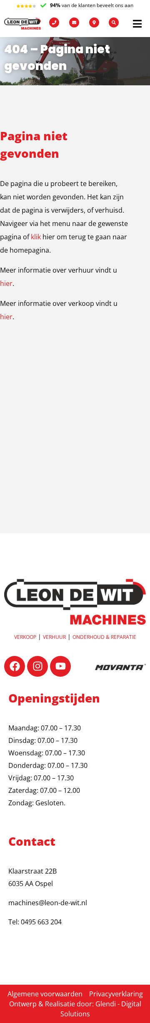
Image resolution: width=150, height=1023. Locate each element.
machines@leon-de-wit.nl (47, 902)
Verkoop (25, 637)
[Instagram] (37, 666)
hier (6, 283)
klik (36, 236)
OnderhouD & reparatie (104, 637)
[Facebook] (14, 666)
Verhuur (54, 637)
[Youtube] (60, 666)
